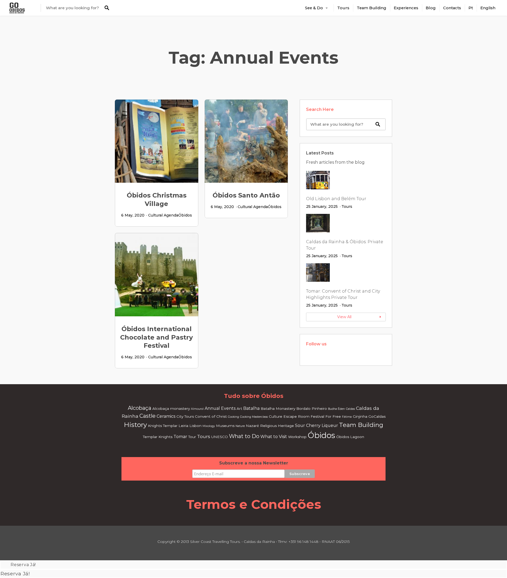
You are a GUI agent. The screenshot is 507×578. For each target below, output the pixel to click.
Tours (343, 8)
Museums (225, 426)
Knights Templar (162, 426)
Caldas (350, 409)
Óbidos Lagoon (350, 437)
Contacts (452, 8)
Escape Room (296, 416)
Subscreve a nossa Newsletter (253, 463)
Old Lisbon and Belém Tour (336, 198)
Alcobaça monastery (171, 408)
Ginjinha (360, 416)
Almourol (197, 409)
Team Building (371, 8)
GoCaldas (377, 416)
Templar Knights (157, 437)
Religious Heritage (277, 426)
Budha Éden (336, 409)
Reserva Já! (23, 564)
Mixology (209, 426)
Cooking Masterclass (254, 417)
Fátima (347, 417)
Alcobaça (139, 408)
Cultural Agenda (163, 215)
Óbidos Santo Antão (246, 195)
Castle (147, 415)
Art (239, 408)
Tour (192, 437)
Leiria (183, 426)
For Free (333, 416)
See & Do (314, 8)
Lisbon (195, 426)
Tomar (180, 436)
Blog (431, 8)
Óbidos (185, 215)
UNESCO (219, 437)
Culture (275, 416)
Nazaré (252, 426)
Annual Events (220, 408)
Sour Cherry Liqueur (316, 425)
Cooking (233, 417)
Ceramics (166, 416)
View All (344, 316)
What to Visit (273, 436)
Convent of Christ (211, 416)
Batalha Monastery (278, 408)
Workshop (297, 437)
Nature (240, 426)
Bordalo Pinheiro (311, 408)
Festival (317, 416)
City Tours (185, 416)
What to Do (244, 436)
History (135, 425)
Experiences (406, 8)
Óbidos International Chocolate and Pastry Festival (156, 337)
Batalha (251, 408)
